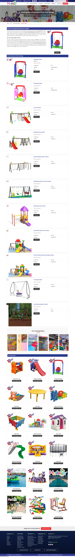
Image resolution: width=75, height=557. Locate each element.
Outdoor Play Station (21, 547)
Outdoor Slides (40, 538)
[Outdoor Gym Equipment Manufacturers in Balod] (16, 505)
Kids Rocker (19, 539)
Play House (19, 545)
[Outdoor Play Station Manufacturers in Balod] (16, 450)
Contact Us (9, 542)
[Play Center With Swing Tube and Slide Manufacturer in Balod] (20, 265)
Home (8, 23)
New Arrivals (65, 3)
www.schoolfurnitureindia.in (51, 549)
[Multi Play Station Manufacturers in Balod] (37, 422)
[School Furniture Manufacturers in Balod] (58, 505)
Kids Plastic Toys (30, 541)
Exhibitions (54, 3)
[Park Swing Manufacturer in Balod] (20, 69)
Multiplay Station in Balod (39, 132)
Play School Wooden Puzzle (32, 544)
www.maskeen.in (37, 549)
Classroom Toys (30, 538)
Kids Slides (40, 537)
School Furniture (47, 3)
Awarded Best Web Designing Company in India (55, 554)
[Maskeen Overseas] (12, 3)
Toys (27, 3)
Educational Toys (30, 542)
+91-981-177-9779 (54, 538)
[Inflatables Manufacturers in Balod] (37, 450)
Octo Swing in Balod (38, 279)
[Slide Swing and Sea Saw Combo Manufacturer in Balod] (20, 191)
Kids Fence (19, 543)
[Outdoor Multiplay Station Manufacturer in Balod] (20, 167)
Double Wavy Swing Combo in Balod (41, 230)
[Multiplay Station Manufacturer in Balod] (20, 142)
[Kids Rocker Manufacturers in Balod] (16, 395)
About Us (8, 537)
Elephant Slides (40, 536)
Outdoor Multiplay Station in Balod (41, 156)
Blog (8, 541)
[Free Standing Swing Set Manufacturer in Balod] (20, 314)
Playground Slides (20, 537)
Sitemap (8, 543)
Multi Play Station (20, 544)
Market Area (9, 544)
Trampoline (41, 3)
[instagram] (36, 1)
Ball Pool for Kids (20, 542)
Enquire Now (37, 71)
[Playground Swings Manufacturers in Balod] (58, 367)
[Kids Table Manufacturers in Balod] (37, 395)
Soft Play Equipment (33, 3)
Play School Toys (20, 536)
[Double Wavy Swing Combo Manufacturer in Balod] (20, 241)
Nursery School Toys (31, 539)
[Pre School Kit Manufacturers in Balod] (37, 505)
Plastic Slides (40, 542)
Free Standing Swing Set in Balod (41, 304)
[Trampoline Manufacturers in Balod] (58, 450)
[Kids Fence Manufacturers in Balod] (16, 422)
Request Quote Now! (46, 528)
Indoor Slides (40, 543)
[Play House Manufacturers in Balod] (58, 422)
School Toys (30, 545)
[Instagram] (12, 342)
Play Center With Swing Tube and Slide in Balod (44, 255)
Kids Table (19, 541)
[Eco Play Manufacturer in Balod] (20, 118)
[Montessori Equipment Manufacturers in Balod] (37, 477)
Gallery (8, 538)
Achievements (59, 3)
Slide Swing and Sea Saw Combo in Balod (42, 181)
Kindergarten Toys (31, 543)
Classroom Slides (41, 541)
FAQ (8, 539)
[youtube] (34, 1)
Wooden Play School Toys (32, 537)
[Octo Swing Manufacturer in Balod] (20, 290)
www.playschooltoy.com (24, 549)
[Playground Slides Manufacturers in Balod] (37, 367)
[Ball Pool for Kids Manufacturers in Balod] (58, 395)
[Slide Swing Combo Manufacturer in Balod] (20, 216)
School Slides (40, 539)
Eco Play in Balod (37, 107)
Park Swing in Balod (38, 59)
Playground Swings (16, 23)
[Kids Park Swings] (57, 40)
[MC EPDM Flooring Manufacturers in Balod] (58, 477)
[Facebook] (32, 1)
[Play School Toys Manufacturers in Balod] (16, 367)
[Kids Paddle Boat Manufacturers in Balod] (16, 477)
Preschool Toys (30, 536)
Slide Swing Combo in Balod (39, 205)
